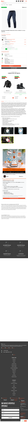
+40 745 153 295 (6, 350)
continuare (10, 417)
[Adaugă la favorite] (22, 66)
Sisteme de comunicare (14, 383)
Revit (4, 4)
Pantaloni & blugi (14, 387)
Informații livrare (14, 369)
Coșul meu (14, 360)
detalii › (25, 39)
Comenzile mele (14, 363)
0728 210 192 (21, 408)
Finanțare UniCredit (14, 376)
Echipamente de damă (14, 390)
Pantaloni (7, 4)
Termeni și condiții (14, 366)
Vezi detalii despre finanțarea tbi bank (14, 198)
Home (2, 4)
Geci (14, 384)
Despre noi (14, 372)
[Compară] (25, 66)
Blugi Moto (10, 4)
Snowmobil (14, 393)
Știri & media (14, 375)
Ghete (14, 389)
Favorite (14, 362)
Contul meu (14, 359)
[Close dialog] (19, 401)
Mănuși (14, 386)
